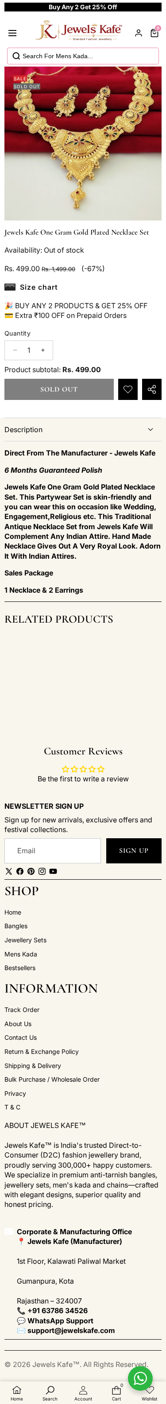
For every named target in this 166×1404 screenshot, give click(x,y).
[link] (149, 1393)
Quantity (17, 333)
